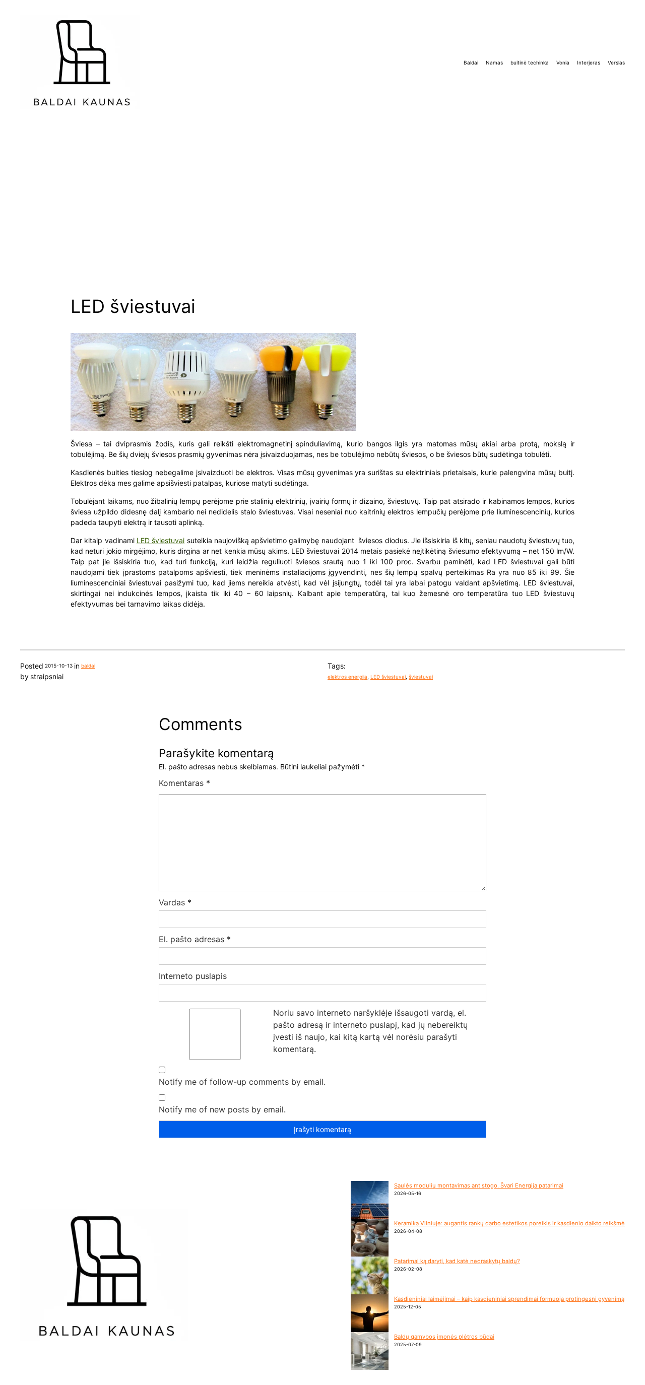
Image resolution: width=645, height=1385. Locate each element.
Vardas (175, 902)
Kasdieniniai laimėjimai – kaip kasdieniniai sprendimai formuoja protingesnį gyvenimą (509, 1298)
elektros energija (347, 677)
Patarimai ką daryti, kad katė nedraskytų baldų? (457, 1261)
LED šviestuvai (160, 540)
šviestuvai (421, 677)
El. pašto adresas (195, 939)
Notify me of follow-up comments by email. (242, 1082)
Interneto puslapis (193, 976)
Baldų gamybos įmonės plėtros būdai (444, 1336)
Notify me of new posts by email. (222, 1109)
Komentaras (184, 783)
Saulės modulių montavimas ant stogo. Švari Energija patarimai (478, 1185)
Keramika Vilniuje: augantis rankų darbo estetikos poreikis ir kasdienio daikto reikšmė (509, 1223)
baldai (88, 666)
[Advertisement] (322, 202)
